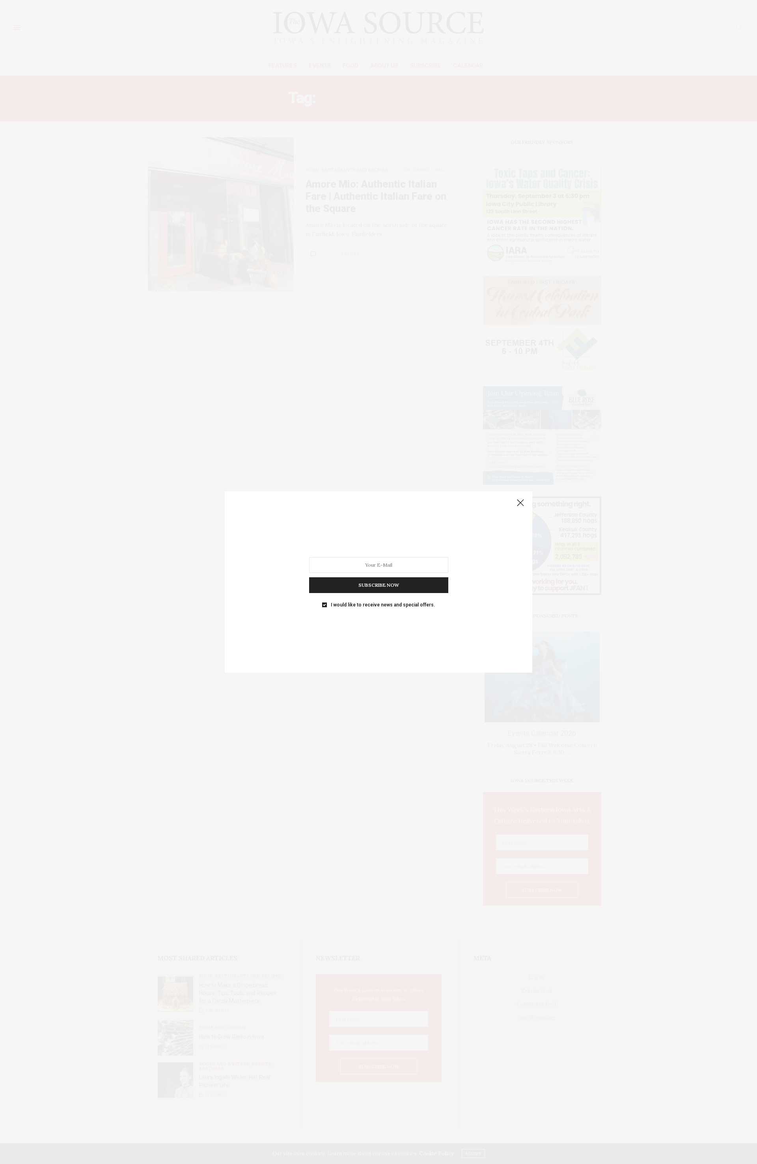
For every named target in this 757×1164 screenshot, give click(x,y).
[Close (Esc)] (520, 503)
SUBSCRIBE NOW (378, 585)
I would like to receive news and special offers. (383, 604)
